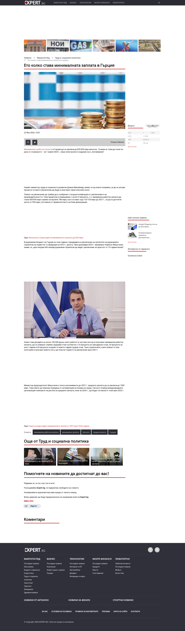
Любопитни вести (122, 563)
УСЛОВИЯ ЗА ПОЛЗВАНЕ (61, 611)
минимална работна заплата (46, 432)
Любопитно (118, 2)
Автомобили (75, 570)
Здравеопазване (31, 592)
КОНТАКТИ (135, 611)
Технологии (85, 2)
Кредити (96, 567)
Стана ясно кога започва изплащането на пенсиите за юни (39, 461)
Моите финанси (102, 2)
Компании (51, 567)
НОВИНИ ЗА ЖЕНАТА (79, 600)
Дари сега (28, 500)
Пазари (50, 573)
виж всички (132, 242)
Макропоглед (60, 2)
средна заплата (99, 432)
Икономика (29, 567)
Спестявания (97, 573)
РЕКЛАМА (106, 611)
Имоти (95, 570)
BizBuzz (118, 570)
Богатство (119, 573)
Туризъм (27, 586)
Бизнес (73, 2)
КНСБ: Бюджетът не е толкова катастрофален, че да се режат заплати (106, 461)
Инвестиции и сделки (56, 570)
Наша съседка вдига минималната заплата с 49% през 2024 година (59, 426)
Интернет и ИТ (76, 567)
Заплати (86, 432)
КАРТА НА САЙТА (120, 611)
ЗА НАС (45, 611)
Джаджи (73, 573)
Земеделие (28, 589)
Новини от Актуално (36, 600)
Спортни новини (123, 600)
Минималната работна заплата (38, 149)
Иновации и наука (77, 576)
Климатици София (135, 255)
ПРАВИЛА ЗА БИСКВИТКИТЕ (86, 611)
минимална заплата (70, 432)
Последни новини (31, 563)
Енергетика (29, 573)
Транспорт (28, 583)
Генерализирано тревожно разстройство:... (145, 235)
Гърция (113, 432)
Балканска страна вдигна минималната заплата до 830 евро (56, 238)
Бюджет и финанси (32, 570)
